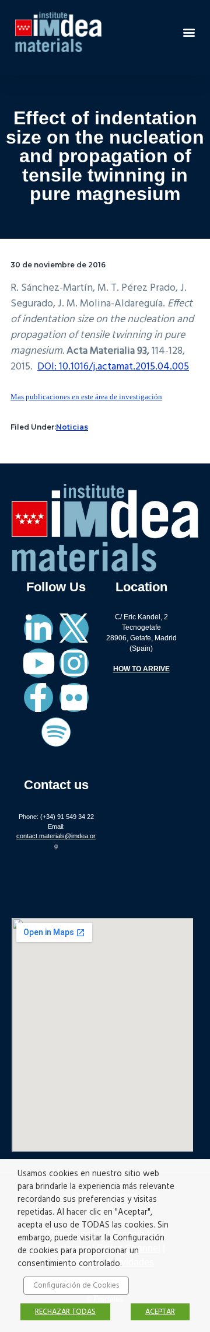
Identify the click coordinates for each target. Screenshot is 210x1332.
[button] (188, 31)
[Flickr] (74, 697)
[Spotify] (56, 732)
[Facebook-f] (38, 697)
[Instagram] (74, 663)
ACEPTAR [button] (160, 1312)
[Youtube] (38, 663)
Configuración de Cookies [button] (76, 1285)
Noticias (72, 427)
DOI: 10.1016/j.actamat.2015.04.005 (113, 366)
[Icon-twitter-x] (74, 628)
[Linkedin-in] (38, 628)
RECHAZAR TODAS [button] (65, 1312)
